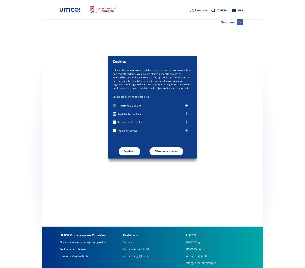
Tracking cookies (127, 130)
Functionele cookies (129, 106)
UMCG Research (195, 249)
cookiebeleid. (142, 96)
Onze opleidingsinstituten (75, 256)
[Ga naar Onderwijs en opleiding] (70, 9)
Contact (127, 242)
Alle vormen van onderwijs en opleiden (83, 242)
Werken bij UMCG (196, 256)
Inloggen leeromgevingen (201, 263)
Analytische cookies (129, 114)
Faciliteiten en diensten (73, 249)
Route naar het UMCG (136, 249)
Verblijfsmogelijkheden (136, 256)
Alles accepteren (166, 151)
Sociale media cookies (131, 122)
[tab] (186, 106)
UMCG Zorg (193, 242)
